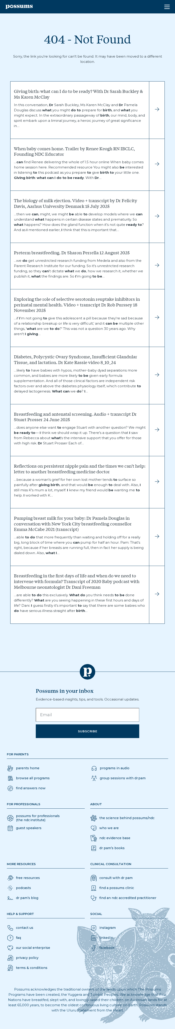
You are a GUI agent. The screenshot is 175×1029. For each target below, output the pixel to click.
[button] (26, 788)
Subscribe (87, 731)
